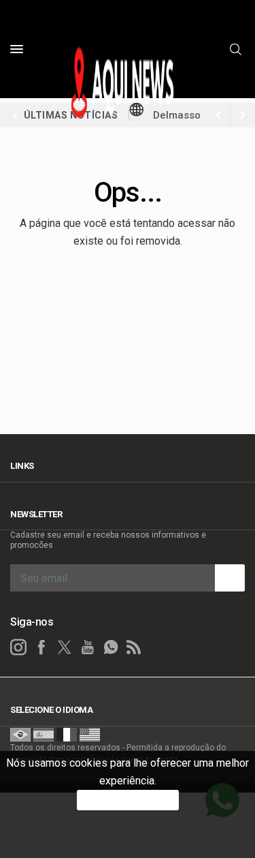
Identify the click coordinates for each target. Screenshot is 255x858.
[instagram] (18, 647)
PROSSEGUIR (127, 799)
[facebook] (41, 647)
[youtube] (88, 647)
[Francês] (66, 734)
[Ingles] (90, 734)
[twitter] (64, 647)
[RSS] (134, 647)
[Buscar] (237, 50)
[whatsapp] (111, 647)
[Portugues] (20, 734)
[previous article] (243, 115)
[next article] (218, 115)
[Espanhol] (43, 734)
